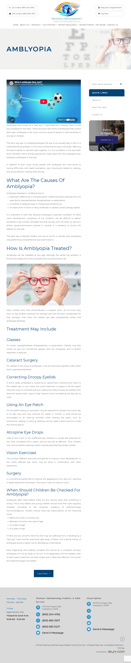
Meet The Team (99, 107)
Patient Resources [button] (67, 25)
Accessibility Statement (113, 645)
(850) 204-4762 (51, 614)
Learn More (42, 573)
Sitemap (121, 648)
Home (15, 25)
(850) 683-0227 (51, 627)
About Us (96, 100)
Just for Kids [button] (49, 25)
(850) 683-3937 (51, 620)
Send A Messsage (53, 633)
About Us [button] (24, 25)
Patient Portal (86, 25)
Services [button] (36, 25)
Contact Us (112, 25)
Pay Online (100, 25)
